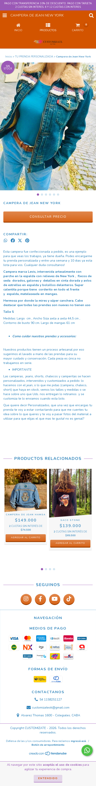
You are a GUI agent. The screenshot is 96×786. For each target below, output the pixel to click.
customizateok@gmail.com (50, 707)
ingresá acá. (78, 741)
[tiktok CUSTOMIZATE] (69, 599)
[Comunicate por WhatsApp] (87, 750)
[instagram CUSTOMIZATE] (26, 599)
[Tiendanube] (48, 754)
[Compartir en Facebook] (13, 240)
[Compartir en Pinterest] (27, 240)
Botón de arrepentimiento (48, 745)
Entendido (48, 778)
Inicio (8, 56)
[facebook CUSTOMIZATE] (40, 599)
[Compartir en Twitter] (20, 240)
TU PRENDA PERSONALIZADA (34, 56)
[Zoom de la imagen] (91, 67)
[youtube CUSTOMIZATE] (54, 599)
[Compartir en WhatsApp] (5, 240)
